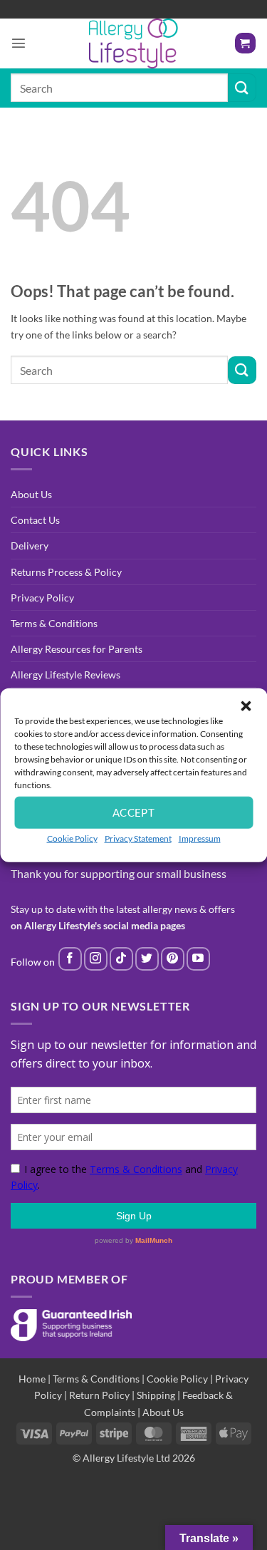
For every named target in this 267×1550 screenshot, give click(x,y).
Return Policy (99, 1395)
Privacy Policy (42, 597)
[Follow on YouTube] (198, 959)
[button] (246, 705)
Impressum (200, 837)
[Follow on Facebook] (70, 959)
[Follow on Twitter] (147, 959)
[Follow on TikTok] (121, 959)
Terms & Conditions (54, 623)
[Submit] (242, 87)
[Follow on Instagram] (96, 959)
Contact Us (35, 520)
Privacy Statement (138, 837)
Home (32, 1379)
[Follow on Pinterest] (172, 959)
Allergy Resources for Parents (76, 649)
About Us (31, 494)
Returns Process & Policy (66, 572)
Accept (133, 812)
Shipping (156, 1395)
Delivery (29, 545)
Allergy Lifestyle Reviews (65, 674)
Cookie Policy (72, 837)
